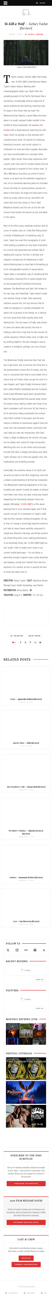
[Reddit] (40, 642)
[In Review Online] (26, 12)
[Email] (35, 642)
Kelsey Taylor (34, 636)
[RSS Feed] (44, 950)
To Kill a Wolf (25, 504)
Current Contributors (26, 1264)
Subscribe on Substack (26, 1183)
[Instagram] (17, 950)
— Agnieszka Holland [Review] (26, 699)
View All (40, 979)
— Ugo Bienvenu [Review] (26, 921)
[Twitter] (25, 642)
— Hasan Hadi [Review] (26, 787)
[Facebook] (20, 642)
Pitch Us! (26, 1258)
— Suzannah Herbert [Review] (26, 877)
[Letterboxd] (26, 950)
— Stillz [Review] (26, 743)
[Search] (37, 3)
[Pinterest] (30, 642)
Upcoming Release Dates (26, 1222)
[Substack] (35, 950)
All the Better (17, 636)
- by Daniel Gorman (33, 34)
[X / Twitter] (8, 950)
